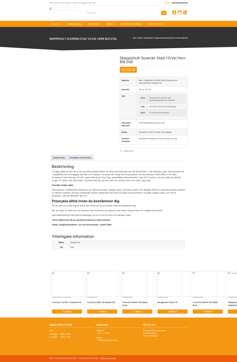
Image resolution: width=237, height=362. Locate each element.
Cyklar (167, 3)
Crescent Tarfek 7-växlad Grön (67, 302)
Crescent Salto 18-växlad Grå (101, 302)
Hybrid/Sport (148, 38)
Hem (134, 38)
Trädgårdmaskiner (179, 3)
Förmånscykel (75, 24)
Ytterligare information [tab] (80, 157)
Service (109, 24)
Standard (67, 297)
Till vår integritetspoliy (108, 358)
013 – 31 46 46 (104, 333)
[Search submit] (164, 13)
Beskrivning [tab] (59, 157)
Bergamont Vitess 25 (168, 302)
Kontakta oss (156, 24)
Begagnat (94, 24)
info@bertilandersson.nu (108, 340)
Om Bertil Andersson (131, 24)
